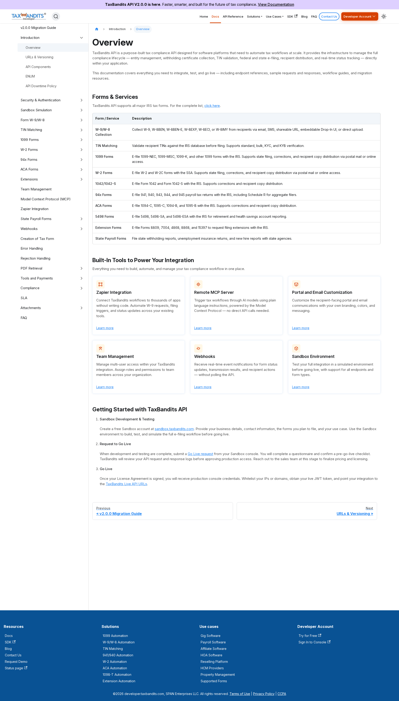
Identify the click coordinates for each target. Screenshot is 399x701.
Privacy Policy (264, 694)
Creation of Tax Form (37, 238)
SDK (290, 16)
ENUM (30, 76)
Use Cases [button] (273, 16)
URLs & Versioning (39, 57)
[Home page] (96, 29)
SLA (24, 298)
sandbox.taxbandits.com (174, 429)
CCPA (282, 694)
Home (204, 16)
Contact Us (329, 16)
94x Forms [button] (29, 159)
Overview (33, 48)
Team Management (36, 189)
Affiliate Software (214, 649)
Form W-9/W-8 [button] (33, 120)
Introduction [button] (30, 37)
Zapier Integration (34, 209)
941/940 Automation (118, 655)
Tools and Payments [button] (37, 278)
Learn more (105, 328)
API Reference (233, 16)
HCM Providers (212, 668)
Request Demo (16, 662)
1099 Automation (115, 636)
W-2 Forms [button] (29, 149)
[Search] (56, 16)
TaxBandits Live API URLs (126, 484)
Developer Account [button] (357, 16)
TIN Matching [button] (31, 129)
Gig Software (211, 636)
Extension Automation (119, 681)
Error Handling (32, 248)
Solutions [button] (253, 16)
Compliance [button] (30, 288)
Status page (14, 668)
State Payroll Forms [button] (36, 219)
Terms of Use (240, 694)
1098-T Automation (117, 674)
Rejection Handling (35, 258)
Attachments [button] (31, 308)
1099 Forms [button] (30, 139)
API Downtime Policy (41, 86)
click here (212, 105)
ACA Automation (115, 668)
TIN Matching (113, 649)
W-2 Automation (115, 662)
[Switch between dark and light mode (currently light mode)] (383, 16)
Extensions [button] (29, 179)
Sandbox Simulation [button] (36, 110)
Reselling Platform (214, 662)
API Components (38, 67)
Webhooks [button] (29, 228)
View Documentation (276, 4)
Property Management (218, 674)
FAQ (314, 16)
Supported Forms (214, 681)
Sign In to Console (312, 642)
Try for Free (308, 636)
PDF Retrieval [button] (31, 268)
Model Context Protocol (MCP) (46, 199)
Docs (215, 16)
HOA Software (211, 655)
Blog (304, 16)
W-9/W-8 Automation (119, 642)
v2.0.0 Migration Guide (38, 27)
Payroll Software (213, 642)
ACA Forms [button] (29, 169)
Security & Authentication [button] (40, 100)
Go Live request (200, 454)
